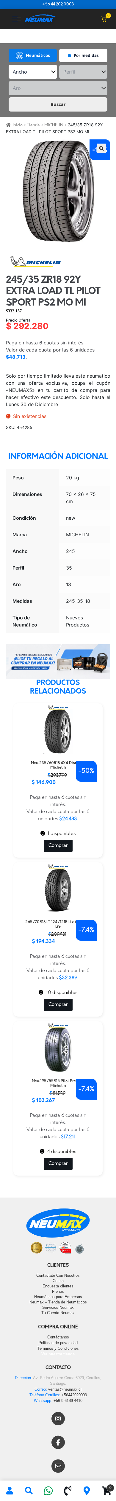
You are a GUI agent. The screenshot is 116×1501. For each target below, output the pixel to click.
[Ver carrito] (103, 19)
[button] (101, 148)
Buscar (58, 104)
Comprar (58, 845)
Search (29, 1491)
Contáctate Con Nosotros (58, 1275)
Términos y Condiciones (58, 1348)
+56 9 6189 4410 (68, 1400)
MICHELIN (53, 125)
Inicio (18, 125)
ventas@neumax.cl (64, 1389)
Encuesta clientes (58, 1286)
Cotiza (58, 1281)
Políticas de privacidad (58, 1343)
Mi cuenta (9, 1491)
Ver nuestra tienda (58, 1354)
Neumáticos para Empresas (58, 1297)
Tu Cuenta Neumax (58, 1313)
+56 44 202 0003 (58, 4)
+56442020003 (74, 1395)
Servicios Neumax (58, 1307)
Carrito (104, 1486)
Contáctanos (58, 1337)
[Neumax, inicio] (40, 19)
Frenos (58, 1291)
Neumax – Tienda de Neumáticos (58, 1302)
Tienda (33, 125)
